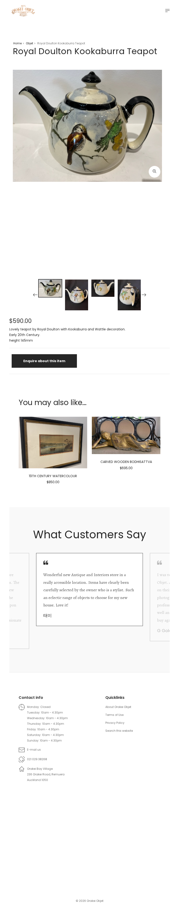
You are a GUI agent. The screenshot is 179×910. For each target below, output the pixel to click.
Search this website (119, 731)
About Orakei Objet (118, 707)
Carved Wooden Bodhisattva (126, 461)
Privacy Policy (114, 723)
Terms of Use (114, 715)
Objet (29, 43)
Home (17, 43)
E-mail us (34, 750)
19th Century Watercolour (53, 476)
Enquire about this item (44, 361)
